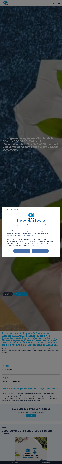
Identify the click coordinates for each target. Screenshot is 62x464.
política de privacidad (20, 224)
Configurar (21, 251)
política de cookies (27, 235)
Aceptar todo (40, 251)
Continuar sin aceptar (11, 209)
